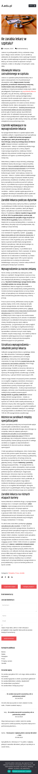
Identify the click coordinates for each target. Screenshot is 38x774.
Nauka (3, 654)
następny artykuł (28, 586)
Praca (17, 573)
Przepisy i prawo (6, 661)
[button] (32, 5)
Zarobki (22, 573)
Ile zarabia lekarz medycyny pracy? (12, 685)
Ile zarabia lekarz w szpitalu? (13, 41)
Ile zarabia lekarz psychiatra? (10, 683)
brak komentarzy (22, 48)
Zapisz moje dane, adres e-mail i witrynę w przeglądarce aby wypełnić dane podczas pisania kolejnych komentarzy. (16, 630)
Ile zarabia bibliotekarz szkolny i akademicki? (15, 681)
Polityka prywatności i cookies (22, 771)
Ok (9, 771)
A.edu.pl (6, 6)
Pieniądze (11, 573)
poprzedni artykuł (10, 586)
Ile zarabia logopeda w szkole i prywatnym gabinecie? (18, 679)
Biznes (3, 652)
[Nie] (36, 767)
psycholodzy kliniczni (29, 91)
